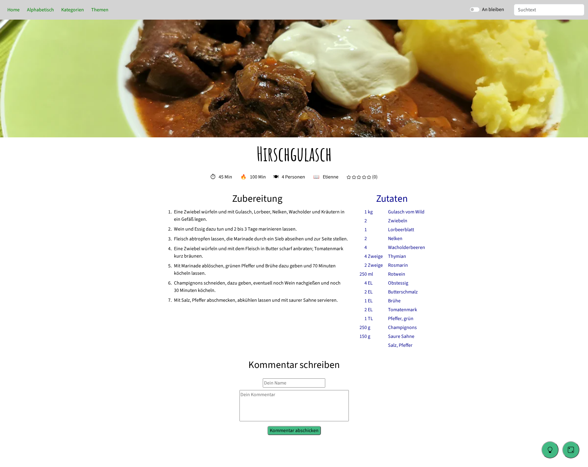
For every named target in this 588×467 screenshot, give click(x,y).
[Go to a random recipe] (570, 449)
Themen (99, 9)
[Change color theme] (550, 449)
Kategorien (72, 9)
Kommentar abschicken (294, 430)
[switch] (475, 9)
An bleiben (493, 9)
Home (13, 9)
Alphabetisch (40, 9)
